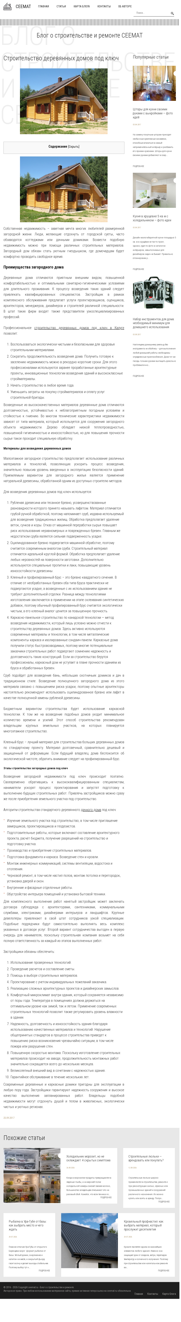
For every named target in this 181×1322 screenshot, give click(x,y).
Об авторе (125, 6)
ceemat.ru (33, 1287)
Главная (43, 6)
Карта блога (82, 6)
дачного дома (91, 810)
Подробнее (138, 166)
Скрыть (73, 146)
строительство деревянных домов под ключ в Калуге (79, 328)
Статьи (61, 6)
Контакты (104, 6)
